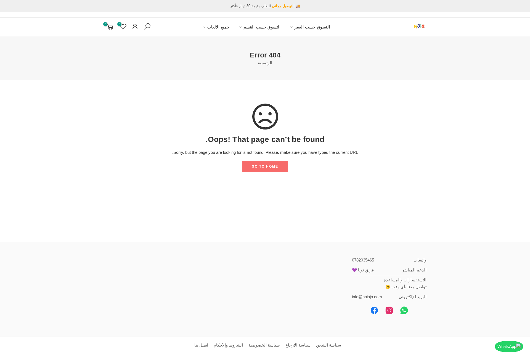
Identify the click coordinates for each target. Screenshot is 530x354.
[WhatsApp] (509, 346)
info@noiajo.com (367, 297)
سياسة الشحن (328, 345)
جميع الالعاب (218, 27)
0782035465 (363, 260)
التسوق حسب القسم (262, 27)
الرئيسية (265, 63)
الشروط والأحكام (228, 345)
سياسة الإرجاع (298, 345)
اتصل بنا (201, 345)
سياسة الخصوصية (264, 345)
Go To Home (265, 166)
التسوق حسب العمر (312, 27)
